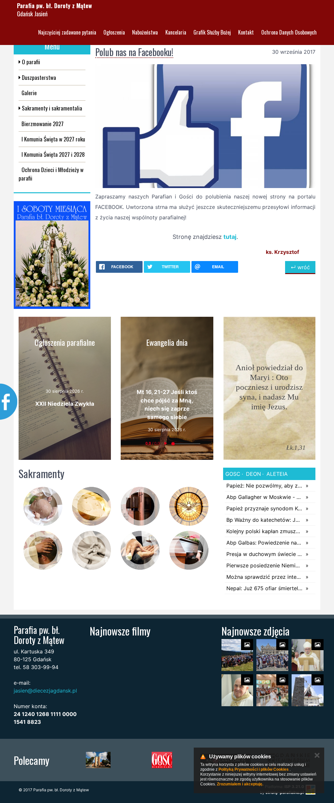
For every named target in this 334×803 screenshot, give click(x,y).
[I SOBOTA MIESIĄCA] (52, 255)
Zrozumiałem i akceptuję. (240, 784)
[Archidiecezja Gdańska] (98, 760)
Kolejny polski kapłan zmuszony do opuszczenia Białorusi (264, 531)
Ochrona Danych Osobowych (289, 32)
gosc (232, 474)
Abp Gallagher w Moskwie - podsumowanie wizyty (264, 497)
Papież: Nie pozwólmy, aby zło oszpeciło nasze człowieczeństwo (264, 485)
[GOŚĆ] (162, 760)
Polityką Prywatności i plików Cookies (254, 769)
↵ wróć (300, 267)
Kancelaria (175, 32)
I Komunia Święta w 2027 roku (53, 139)
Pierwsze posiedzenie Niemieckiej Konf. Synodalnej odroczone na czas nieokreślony (264, 565)
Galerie (29, 93)
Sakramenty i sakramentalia (51, 108)
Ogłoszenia (114, 32)
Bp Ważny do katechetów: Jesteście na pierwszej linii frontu (264, 520)
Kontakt (246, 32)
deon (252, 474)
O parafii (30, 62)
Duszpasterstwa (38, 77)
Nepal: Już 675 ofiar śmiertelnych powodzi (264, 588)
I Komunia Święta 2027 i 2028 (53, 154)
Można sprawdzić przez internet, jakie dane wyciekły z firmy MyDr (264, 577)
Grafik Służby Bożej (212, 32)
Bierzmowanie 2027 (43, 124)
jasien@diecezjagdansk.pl (45, 690)
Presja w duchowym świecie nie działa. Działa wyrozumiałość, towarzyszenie (264, 554)
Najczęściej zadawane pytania (67, 32)
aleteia (276, 474)
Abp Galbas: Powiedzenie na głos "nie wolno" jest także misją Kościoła (264, 542)
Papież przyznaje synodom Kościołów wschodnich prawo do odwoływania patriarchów (264, 508)
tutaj (229, 236)
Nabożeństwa (145, 32)
